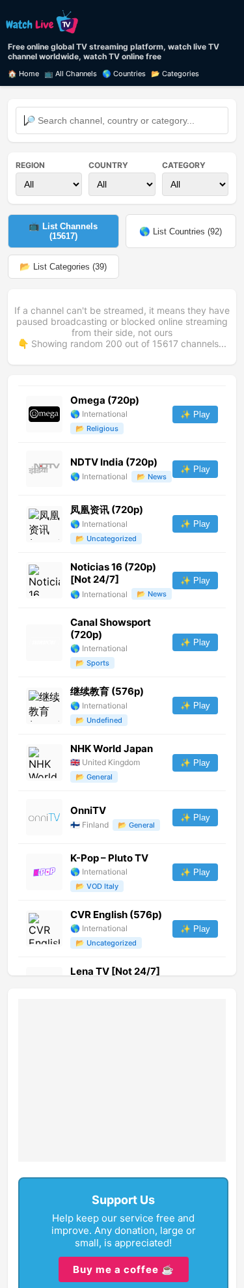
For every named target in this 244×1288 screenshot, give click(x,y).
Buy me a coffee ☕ (123, 1269)
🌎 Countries (124, 73)
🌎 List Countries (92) (180, 231)
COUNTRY (108, 165)
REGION (30, 165)
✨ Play (195, 414)
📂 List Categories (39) (63, 267)
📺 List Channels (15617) (63, 231)
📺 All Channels (70, 73)
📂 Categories (175, 73)
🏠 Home (23, 73)
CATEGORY (184, 165)
